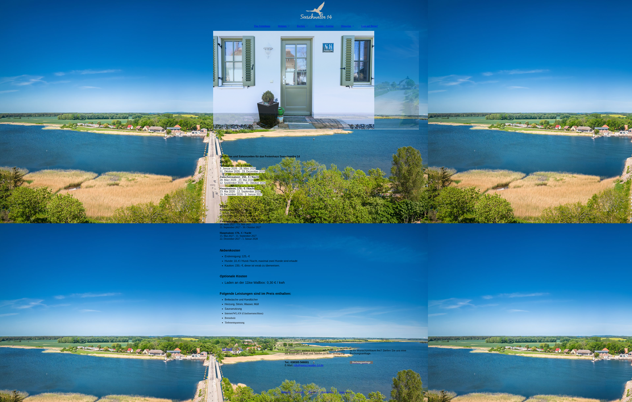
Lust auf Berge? (369, 26)
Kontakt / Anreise (324, 26)
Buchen (301, 26)
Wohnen (282, 26)
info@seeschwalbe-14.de (308, 365)
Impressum (345, 392)
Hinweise (346, 26)
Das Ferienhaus (262, 26)
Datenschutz (327, 392)
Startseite (286, 392)
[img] (316, 10)
